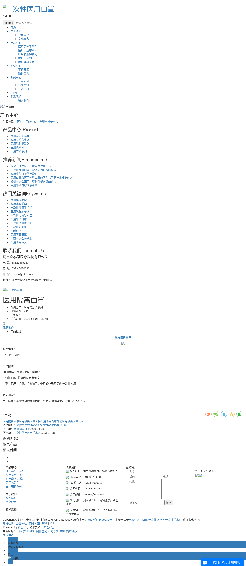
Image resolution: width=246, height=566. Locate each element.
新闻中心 (16, 77)
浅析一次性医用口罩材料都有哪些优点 (33, 181)
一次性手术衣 (173, 519)
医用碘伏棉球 (19, 200)
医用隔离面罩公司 (73, 421)
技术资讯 (23, 89)
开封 (50, 531)
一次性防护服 (19, 227)
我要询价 (8, 327)
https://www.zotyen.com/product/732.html (41, 425)
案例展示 (23, 69)
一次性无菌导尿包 (21, 215)
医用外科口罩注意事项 (24, 185)
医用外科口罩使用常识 (24, 174)
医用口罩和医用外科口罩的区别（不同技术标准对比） (43, 177)
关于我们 (16, 31)
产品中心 (16, 42)
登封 (44, 531)
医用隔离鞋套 (19, 242)
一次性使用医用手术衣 (27, 432)
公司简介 (23, 35)
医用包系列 (25, 58)
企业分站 (21, 523)
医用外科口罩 (19, 219)
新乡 (75, 531)
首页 (13, 27)
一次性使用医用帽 (21, 223)
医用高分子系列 (27, 46)
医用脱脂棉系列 (27, 54)
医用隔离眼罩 (19, 234)
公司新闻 (23, 81)
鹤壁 (69, 531)
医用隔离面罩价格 (30, 421)
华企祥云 (49, 527)
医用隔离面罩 (11, 421)
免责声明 (8, 535)
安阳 (56, 531)
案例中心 (16, 65)
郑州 (26, 531)
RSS (44, 523)
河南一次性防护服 (21, 238)
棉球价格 (16, 230)
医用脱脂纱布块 (20, 211)
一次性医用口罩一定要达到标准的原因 (33, 170)
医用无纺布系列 (27, 50)
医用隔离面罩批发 (51, 421)
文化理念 (23, 39)
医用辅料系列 (26, 62)
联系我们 (16, 96)
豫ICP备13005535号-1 (101, 519)
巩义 (32, 531)
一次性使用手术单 (21, 207)
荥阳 (38, 531)
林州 (63, 531)
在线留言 (16, 92)
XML (52, 523)
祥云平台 (23, 527)
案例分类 (23, 73)
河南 (19, 531)
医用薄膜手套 (19, 204)
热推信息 (8, 523)
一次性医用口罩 (138, 519)
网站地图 (34, 523)
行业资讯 (23, 85)
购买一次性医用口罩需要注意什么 (31, 166)
